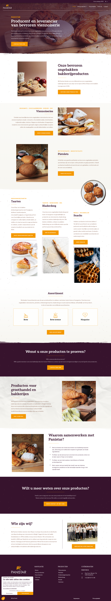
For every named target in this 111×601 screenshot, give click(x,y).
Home (74, 6)
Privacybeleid (96, 598)
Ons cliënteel (18, 416)
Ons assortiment (55, 332)
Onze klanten (92, 6)
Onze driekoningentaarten (23, 235)
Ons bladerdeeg (50, 232)
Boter (26, 320)
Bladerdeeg (61, 577)
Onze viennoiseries (43, 133)
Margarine (85, 320)
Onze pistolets (65, 173)
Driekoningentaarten (64, 575)
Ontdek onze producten (69, 92)
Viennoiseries (62, 570)
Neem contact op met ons (55, 504)
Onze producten (81, 6)
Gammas (60, 582)
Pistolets (60, 572)
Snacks (60, 579)
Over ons (99, 6)
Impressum (77, 598)
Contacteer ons (19, 44)
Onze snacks (80, 242)
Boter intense (55, 320)
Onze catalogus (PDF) (98, 1)
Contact (106, 6)
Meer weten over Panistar (83, 546)
